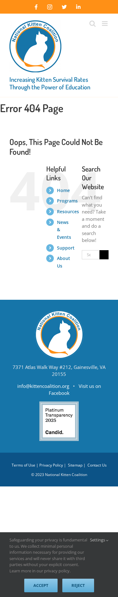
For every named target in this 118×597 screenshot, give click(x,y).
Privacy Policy (51, 465)
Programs (67, 201)
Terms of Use (23, 465)
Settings (98, 540)
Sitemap (75, 465)
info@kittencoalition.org (43, 386)
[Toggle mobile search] (92, 23)
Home (63, 190)
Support (66, 248)
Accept (40, 585)
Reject (78, 585)
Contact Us (97, 465)
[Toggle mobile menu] (105, 23)
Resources (68, 211)
